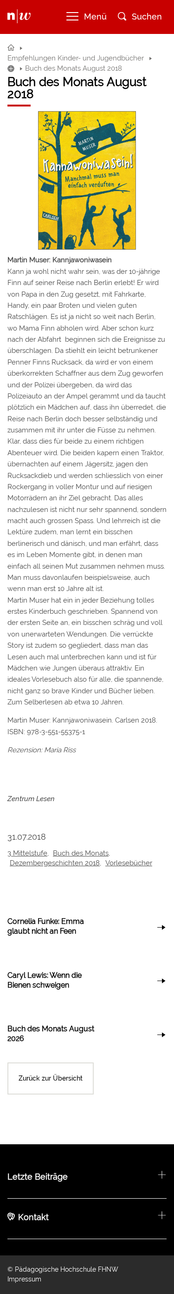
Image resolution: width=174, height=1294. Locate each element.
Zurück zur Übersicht (51, 1078)
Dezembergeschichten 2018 (55, 863)
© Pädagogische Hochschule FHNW (62, 1269)
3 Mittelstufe (27, 853)
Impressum (24, 1279)
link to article (87, 927)
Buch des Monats (81, 853)
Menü (95, 16)
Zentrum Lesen (31, 799)
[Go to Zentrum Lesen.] (10, 48)
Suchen (147, 16)
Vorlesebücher (128, 863)
